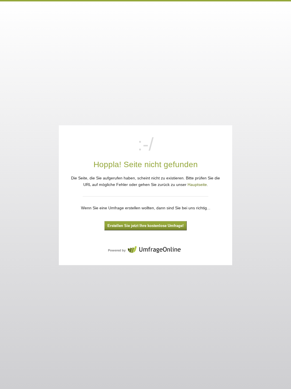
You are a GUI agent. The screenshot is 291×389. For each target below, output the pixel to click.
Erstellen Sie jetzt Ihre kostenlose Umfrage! (145, 226)
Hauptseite (197, 184)
